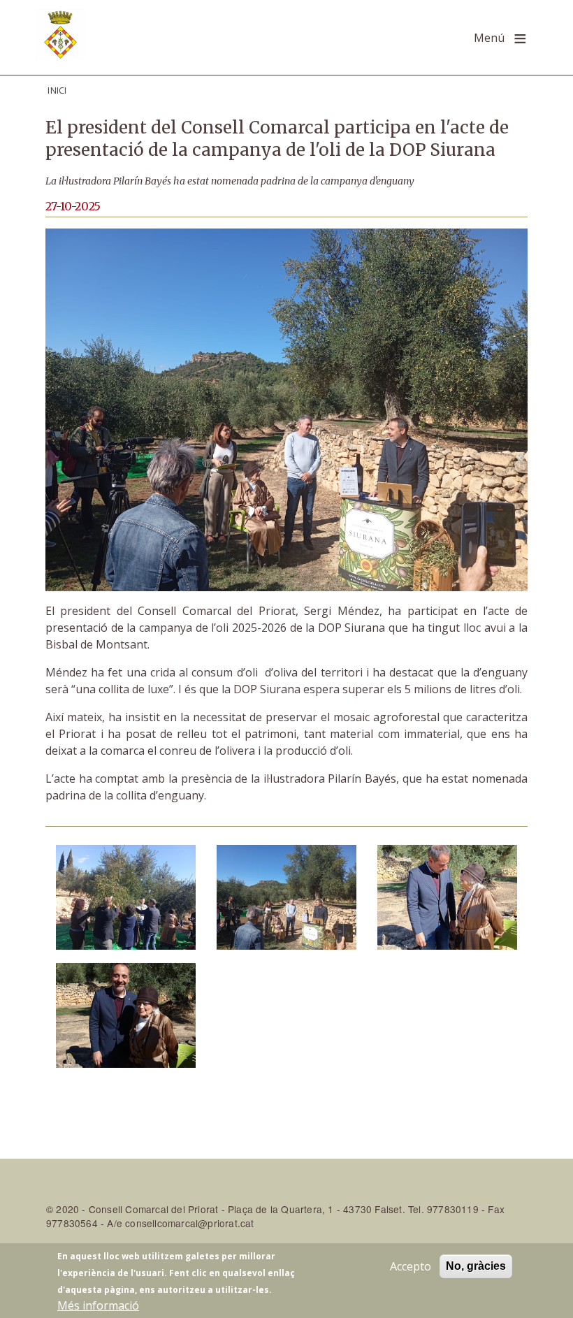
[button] (126, 896)
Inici (57, 90)
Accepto (410, 1266)
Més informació (98, 1305)
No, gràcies (476, 1266)
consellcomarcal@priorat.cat (189, 1223)
